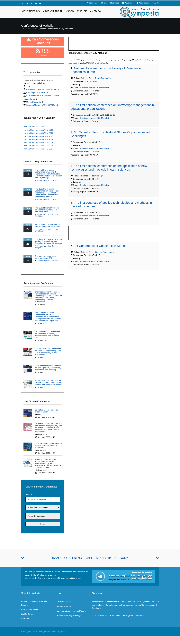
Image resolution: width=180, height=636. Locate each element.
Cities (104, 3)
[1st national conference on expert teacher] (27, 413)
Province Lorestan (44, 246)
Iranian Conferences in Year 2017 (38, 149)
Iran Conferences (31, 29)
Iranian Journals (64, 606)
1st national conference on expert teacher (46, 411)
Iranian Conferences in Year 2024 (38, 127)
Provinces (115, 3)
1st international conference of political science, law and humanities (48, 445)
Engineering (31, 11)
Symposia (62, 631)
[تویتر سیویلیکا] (27, 3)
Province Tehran (43, 181)
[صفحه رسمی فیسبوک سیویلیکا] (32, 3)
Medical (97, 11)
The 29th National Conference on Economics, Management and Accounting (48, 210)
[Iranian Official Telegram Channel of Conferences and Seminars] (123, 576)
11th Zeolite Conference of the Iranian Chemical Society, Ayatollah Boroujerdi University (48, 241)
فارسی (156, 3)
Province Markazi (87, 88)
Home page (93, 3)
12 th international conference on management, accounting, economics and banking (48, 368)
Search (28, 494)
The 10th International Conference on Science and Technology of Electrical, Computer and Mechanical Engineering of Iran (47, 193)
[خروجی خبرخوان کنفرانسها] (36, 3)
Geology (99, 176)
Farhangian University (36, 92)
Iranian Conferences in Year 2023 (38, 130)
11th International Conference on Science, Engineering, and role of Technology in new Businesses (48, 352)
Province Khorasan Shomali (47, 215)
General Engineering (104, 252)
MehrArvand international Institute (41, 89)
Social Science (77, 11)
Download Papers (64, 602)
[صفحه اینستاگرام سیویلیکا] (23, 3)
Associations (144, 3)
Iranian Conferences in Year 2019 (38, 142)
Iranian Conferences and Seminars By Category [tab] (90, 557)
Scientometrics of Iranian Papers (71, 611)
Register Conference (135, 615)
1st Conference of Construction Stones (100, 246)
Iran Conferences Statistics (45, 41)
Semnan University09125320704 (40, 105)
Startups (25, 618)
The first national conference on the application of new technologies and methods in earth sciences (109, 167)
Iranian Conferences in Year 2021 (38, 136)
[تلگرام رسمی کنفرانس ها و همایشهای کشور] (40, 3)
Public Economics (103, 78)
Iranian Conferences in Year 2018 (38, 146)
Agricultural (53, 11)
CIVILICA (124, 602)
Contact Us (102, 615)
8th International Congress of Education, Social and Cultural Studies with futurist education (48, 383)
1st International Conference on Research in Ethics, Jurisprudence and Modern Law (47, 335)
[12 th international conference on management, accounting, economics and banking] (27, 369)
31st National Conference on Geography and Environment (47, 225)
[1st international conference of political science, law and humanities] (27, 446)
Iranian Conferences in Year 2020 (38, 139)
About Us (116, 615)
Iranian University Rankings (69, 615)
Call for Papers (27, 614)
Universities (128, 3)
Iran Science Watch (29, 609)
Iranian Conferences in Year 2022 (38, 133)
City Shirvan (39, 216)
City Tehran (55, 181)
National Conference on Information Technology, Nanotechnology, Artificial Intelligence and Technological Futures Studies (48, 463)
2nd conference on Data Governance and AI (45, 257)
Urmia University (33, 102)
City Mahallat (103, 88)
